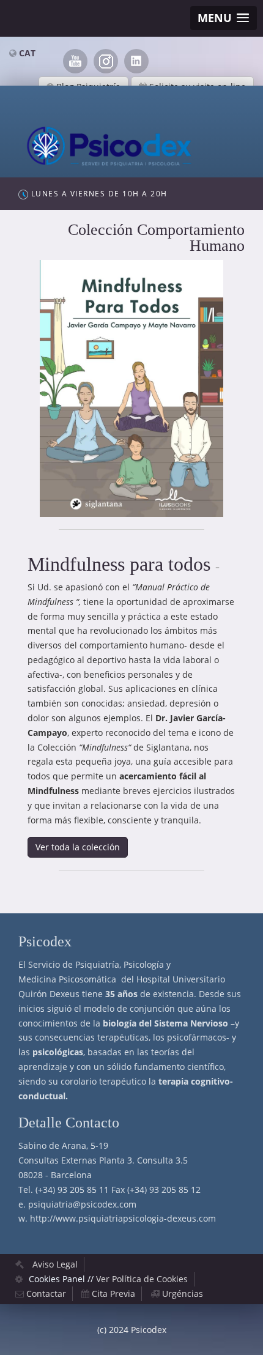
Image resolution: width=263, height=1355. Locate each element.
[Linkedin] (136, 61)
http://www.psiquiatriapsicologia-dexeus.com (123, 1218)
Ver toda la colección (77, 847)
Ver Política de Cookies (142, 1279)
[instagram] (106, 61)
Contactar (46, 1293)
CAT (27, 53)
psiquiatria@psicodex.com (82, 1204)
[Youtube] (75, 61)
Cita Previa (113, 1293)
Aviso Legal (55, 1264)
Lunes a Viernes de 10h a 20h (98, 193)
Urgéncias (182, 1293)
